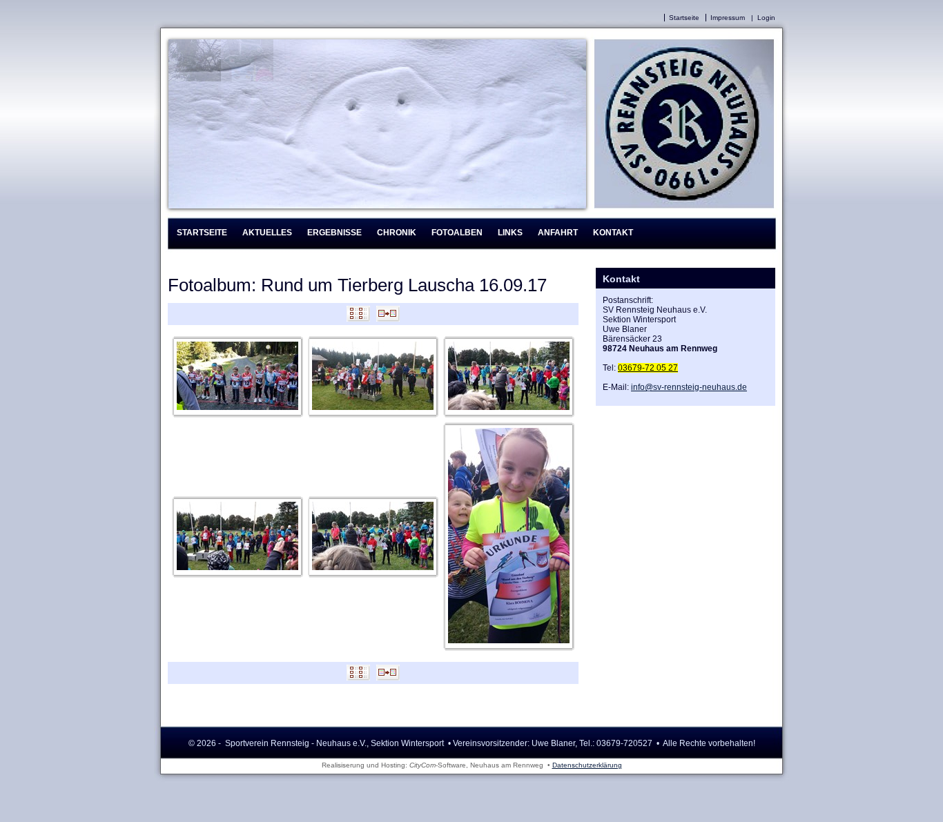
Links (510, 232)
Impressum (727, 17)
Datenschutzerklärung (587, 765)
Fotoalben (457, 232)
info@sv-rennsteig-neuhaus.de (689, 387)
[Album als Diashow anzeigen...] (388, 319)
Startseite (684, 17)
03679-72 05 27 (648, 368)
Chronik (396, 232)
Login (766, 17)
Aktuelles (267, 232)
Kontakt (613, 232)
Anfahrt (558, 232)
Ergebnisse (334, 232)
